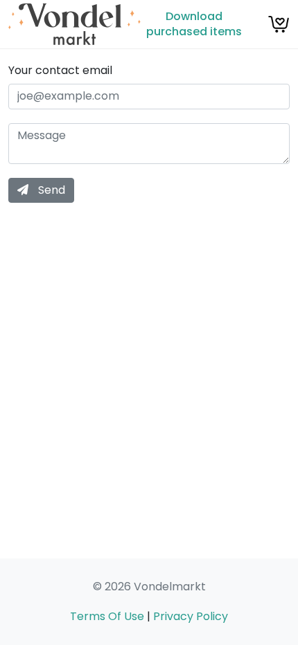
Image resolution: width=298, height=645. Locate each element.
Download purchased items (194, 23)
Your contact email (60, 70)
